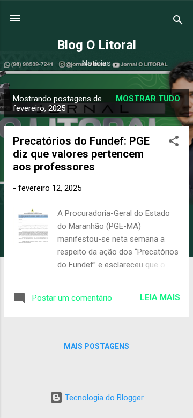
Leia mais (160, 297)
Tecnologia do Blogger (103, 397)
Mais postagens (96, 346)
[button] (173, 143)
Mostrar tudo (148, 98)
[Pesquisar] (178, 21)
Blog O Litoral (96, 45)
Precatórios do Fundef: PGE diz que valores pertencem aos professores (81, 154)
